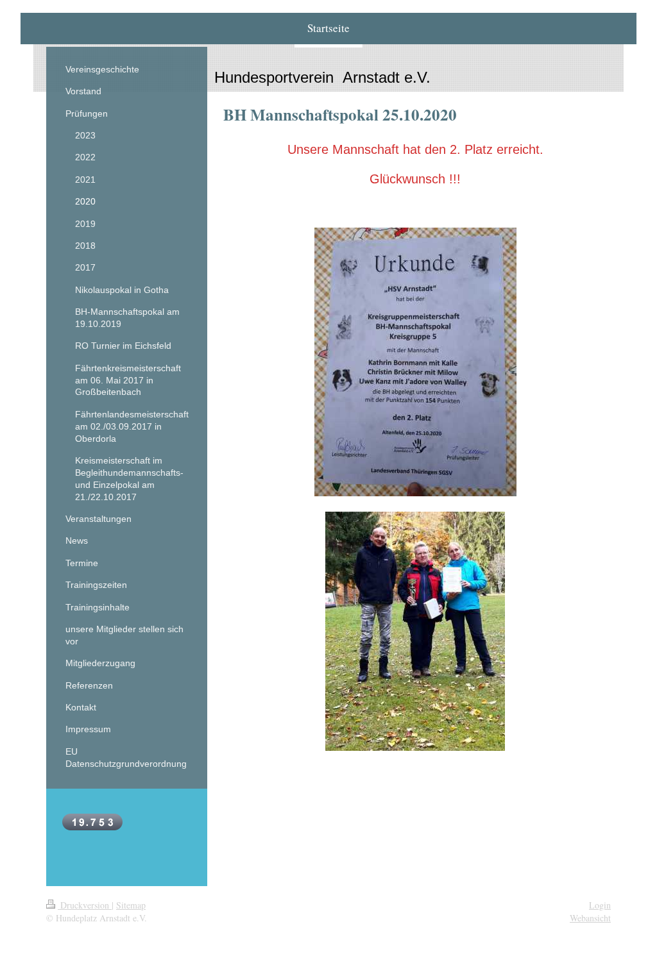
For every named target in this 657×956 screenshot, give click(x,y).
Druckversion (85, 905)
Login (600, 905)
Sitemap (131, 905)
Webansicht (590, 918)
